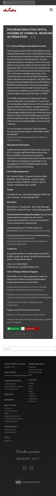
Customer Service (11, 421)
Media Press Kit (10, 432)
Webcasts (32, 401)
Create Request (10, 430)
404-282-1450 (10, 367)
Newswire (9, 400)
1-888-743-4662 (10, 384)
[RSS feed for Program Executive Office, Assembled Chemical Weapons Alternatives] (32, 37)
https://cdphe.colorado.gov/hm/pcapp (34, 231)
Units (7, 438)
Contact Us (9, 408)
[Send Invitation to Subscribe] (35, 37)
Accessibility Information (14, 419)
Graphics (32, 394)
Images (31, 383)
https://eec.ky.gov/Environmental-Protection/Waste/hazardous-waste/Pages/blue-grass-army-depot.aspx (27, 241)
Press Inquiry (11, 427)
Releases (32, 367)
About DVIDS (10, 405)
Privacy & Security (11, 411)
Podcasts (32, 396)
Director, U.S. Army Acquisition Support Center (26, 315)
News (31, 388)
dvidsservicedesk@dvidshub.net (16, 375)
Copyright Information (12, 416)
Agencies (8, 441)
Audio (31, 391)
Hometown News (36, 364)
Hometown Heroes (35, 370)
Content (33, 380)
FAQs (6, 413)
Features (9, 394)
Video (31, 386)
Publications (33, 399)
